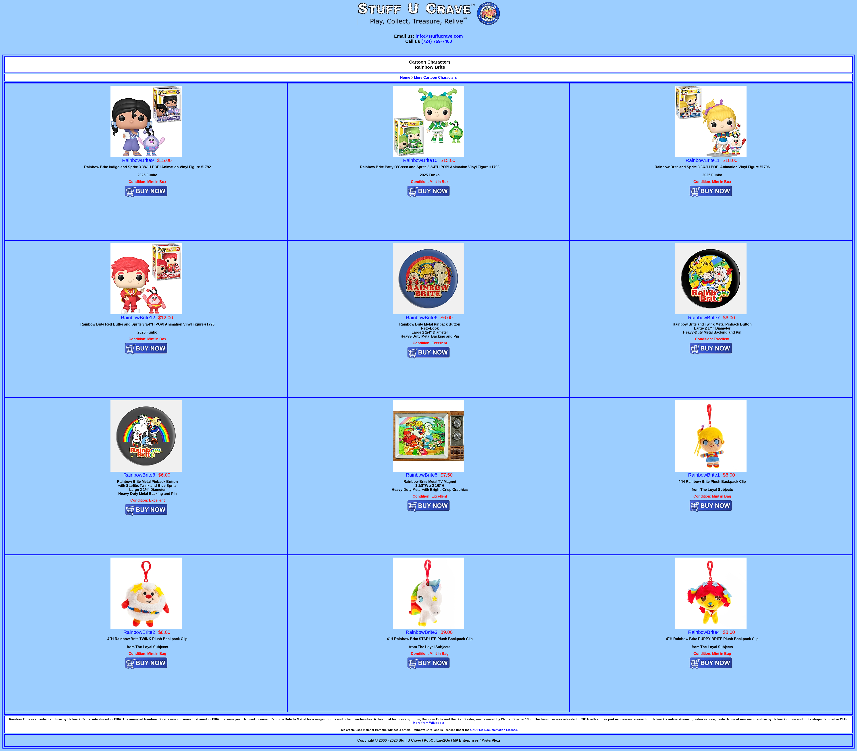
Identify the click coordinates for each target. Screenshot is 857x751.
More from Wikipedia (428, 722)
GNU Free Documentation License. (494, 730)
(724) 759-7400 (436, 41)
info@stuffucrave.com (439, 36)
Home (405, 77)
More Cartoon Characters (435, 77)
